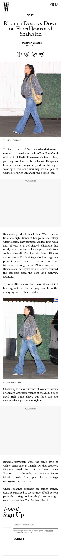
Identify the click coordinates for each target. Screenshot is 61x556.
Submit (18, 538)
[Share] (19, 54)
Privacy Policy (27, 532)
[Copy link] (34, 54)
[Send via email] (41, 54)
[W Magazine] (6, 6)
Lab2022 (8, 277)
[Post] (26, 54)
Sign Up (13, 511)
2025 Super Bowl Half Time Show (30, 395)
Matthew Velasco (32, 42)
